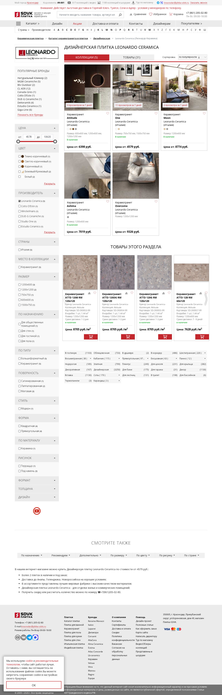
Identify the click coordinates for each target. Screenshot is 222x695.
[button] (107, 113)
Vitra (90, 666)
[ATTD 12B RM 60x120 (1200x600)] (191, 272)
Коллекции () (87, 57)
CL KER (21, 88)
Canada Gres (25, 92)
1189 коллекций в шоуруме (116, 2)
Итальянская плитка (74, 643)
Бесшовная (159, 358)
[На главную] (34, 615)
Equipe (91, 678)
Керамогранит (31, 267)
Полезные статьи (144, 624)
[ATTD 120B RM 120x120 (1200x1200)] (80, 272)
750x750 (27, 294)
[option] (80, 298)
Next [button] (206, 299)
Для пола (27, 341)
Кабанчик (102, 358)
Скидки (115, 632)
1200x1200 (28, 289)
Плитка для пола (72, 632)
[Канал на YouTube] (18, 637)
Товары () (131, 57)
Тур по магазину (144, 2)
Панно (186, 358)
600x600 (27, 299)
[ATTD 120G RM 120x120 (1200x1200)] (154, 272)
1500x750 (28, 304)
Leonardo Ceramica (33, 201)
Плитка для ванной (74, 624)
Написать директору (146, 636)
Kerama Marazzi (96, 621)
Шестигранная (191, 352)
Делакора (93, 632)
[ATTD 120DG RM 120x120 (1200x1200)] (117, 272)
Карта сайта (142, 632)
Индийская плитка (73, 647)
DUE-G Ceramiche (28, 99)
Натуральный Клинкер (31, 78)
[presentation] (19, 156)
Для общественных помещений (32, 324)
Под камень (29, 471)
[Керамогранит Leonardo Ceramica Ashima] (87, 176)
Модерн (27, 408)
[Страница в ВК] (24, 637)
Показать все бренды (30, 114)
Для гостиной (30, 336)
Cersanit (92, 636)
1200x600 (28, 284)
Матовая (27, 391)
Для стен (27, 330)
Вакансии (117, 643)
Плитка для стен (72, 640)
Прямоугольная (31, 431)
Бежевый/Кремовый (38, 171)
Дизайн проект (143, 621)
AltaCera (92, 640)
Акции (77, 23)
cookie (29, 660)
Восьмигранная (76, 358)
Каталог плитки (72, 621)
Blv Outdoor (24, 85)
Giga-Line (23, 109)
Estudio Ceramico (28, 106)
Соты (99, 375)
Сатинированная (32, 381)
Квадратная (29, 426)
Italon (90, 624)
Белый (30, 176)
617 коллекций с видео (84, 2)
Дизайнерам (161, 23)
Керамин (92, 659)
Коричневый (33, 166)
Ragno (91, 674)
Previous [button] (65, 299)
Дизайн (57, 23)
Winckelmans (29, 211)
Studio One (28, 221)
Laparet (92, 628)
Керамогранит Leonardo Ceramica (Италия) (78, 120)
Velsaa (91, 663)
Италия (26, 249)
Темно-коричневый (37, 156)
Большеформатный (34, 358)
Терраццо (28, 465)
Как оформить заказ (146, 628)
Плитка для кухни (73, 636)
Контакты (136, 23)
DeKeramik (24, 102)
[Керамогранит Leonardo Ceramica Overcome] (136, 176)
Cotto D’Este (24, 95)
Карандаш (101, 380)
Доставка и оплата (105, 23)
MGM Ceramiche (27, 81)
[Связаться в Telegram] (158, 2)
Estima (91, 647)
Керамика (28, 448)
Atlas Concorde (95, 651)
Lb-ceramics (94, 655)
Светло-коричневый (38, 161)
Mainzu (91, 670)
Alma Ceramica (95, 643)
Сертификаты (119, 624)
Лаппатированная (33, 386)
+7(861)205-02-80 (110, 592)
